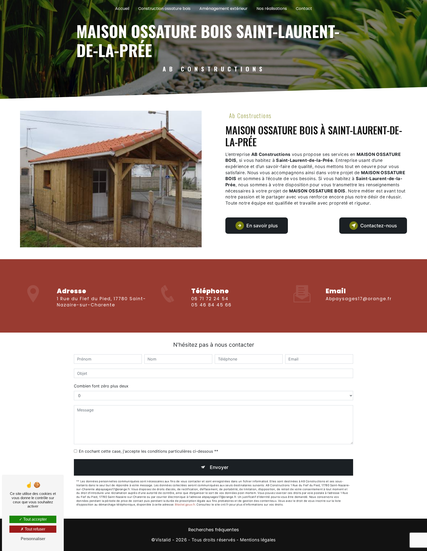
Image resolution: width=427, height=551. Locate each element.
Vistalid (163, 539)
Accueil (122, 8)
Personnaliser (33, 539)
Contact (304, 8)
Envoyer (219, 467)
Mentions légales (258, 539)
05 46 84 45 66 (211, 305)
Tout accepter (34, 519)
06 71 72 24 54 (210, 299)
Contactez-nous (378, 226)
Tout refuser (34, 529)
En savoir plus (262, 226)
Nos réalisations (271, 8)
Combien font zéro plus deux (101, 385)
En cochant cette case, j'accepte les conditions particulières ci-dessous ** (148, 451)
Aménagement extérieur (223, 8)
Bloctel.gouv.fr (185, 504)
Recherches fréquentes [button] (213, 530)
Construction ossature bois (164, 8)
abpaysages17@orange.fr (359, 299)
